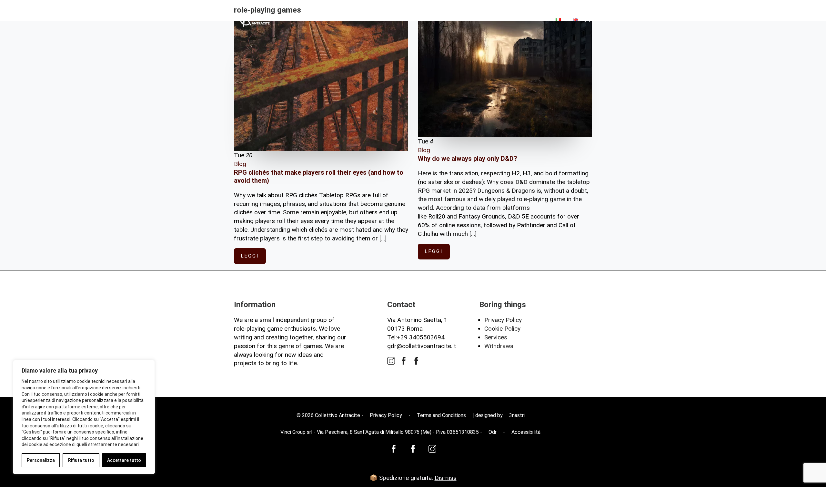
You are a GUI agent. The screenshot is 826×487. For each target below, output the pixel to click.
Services (495, 337)
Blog (505, 19)
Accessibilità (525, 432)
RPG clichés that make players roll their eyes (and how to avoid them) (318, 176)
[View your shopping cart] (588, 19)
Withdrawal (499, 346)
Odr (493, 432)
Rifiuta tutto (81, 460)
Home (431, 19)
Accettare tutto (124, 460)
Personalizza (41, 460)
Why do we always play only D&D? (467, 158)
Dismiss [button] (446, 478)
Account (533, 19)
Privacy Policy (503, 320)
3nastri (517, 415)
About (456, 19)
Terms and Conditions (441, 415)
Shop (482, 19)
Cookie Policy (502, 328)
